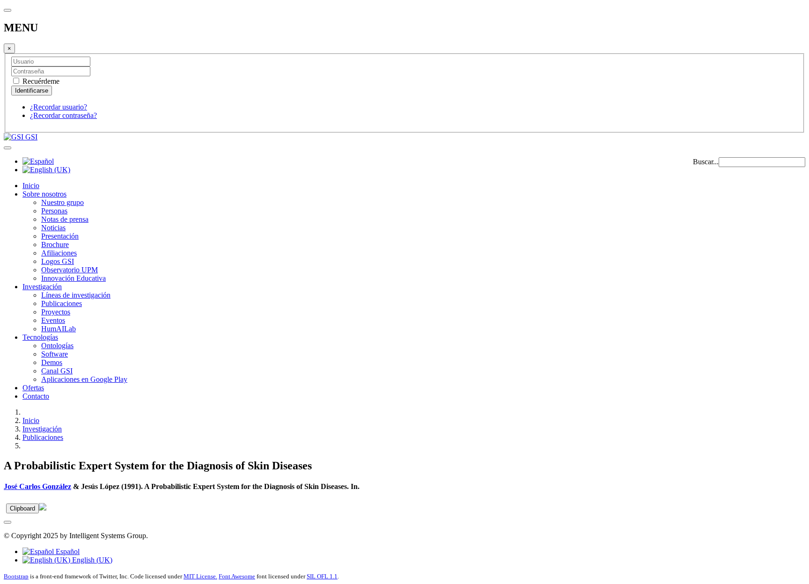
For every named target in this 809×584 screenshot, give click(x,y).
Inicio (30, 186)
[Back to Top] (7, 522)
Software (54, 354)
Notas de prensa (64, 219)
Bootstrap (16, 576)
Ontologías (57, 346)
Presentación (60, 236)
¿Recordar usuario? (58, 107)
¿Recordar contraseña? (63, 115)
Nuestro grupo (62, 202)
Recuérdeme (40, 81)
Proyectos (55, 312)
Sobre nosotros (44, 194)
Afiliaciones (59, 253)
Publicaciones (61, 303)
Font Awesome (237, 576)
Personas (54, 211)
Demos (51, 362)
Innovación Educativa (73, 278)
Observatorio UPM (69, 270)
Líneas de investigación (75, 295)
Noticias (53, 228)
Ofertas (33, 388)
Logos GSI (57, 261)
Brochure (55, 244)
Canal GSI (57, 371)
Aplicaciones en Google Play (84, 379)
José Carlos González (37, 486)
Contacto (35, 396)
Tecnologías (40, 337)
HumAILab (58, 329)
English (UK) (91, 560)
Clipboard (22, 508)
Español (67, 551)
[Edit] (42, 508)
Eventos (53, 320)
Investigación (42, 287)
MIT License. (200, 576)
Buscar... (706, 162)
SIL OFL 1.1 (322, 576)
